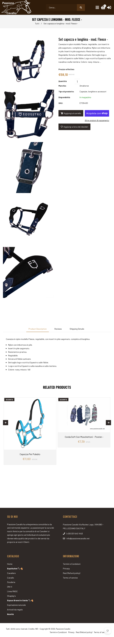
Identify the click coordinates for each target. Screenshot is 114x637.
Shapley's (11, 596)
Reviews (58, 329)
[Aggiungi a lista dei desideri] (53, 399)
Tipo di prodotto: (66, 91)
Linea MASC (12, 591)
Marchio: (62, 85)
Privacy (66, 568)
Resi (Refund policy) (71, 573)
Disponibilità (64, 97)
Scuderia (11, 582)
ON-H (9, 586)
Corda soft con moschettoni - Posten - (84, 436)
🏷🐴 (15, 568)
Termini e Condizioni (71, 564)
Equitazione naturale (16, 605)
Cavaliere (11, 573)
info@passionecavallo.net (78, 538)
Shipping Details (77, 329)
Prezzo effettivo (66, 69)
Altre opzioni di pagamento (97, 120)
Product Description (37, 329)
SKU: (60, 103)
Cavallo (10, 577)
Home (9, 564)
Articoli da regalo (15, 609)
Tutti (37, 23)
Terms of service (70, 577)
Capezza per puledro (30, 454)
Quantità (62, 81)
